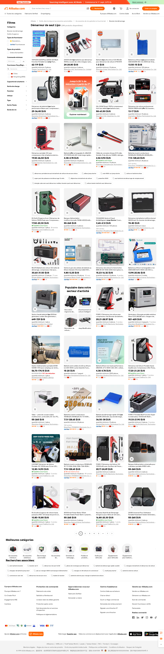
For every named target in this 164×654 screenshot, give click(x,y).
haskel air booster (58, 575)
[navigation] (17, 277)
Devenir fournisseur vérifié (141, 604)
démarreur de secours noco (38, 575)
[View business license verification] (102, 651)
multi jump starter (110, 570)
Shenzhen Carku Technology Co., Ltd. (141, 228)
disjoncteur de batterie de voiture (81, 178)
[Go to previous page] (76, 533)
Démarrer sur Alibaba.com (141, 595)
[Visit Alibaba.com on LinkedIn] (138, 617)
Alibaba (33, 21)
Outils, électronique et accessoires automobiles (55, 21)
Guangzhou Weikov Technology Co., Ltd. (142, 116)
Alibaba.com (122, 634)
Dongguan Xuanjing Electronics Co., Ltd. (110, 277)
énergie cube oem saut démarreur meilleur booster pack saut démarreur (57, 183)
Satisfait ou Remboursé (44, 595)
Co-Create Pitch (10, 595)
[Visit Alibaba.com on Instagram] (146, 617)
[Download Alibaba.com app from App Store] (135, 634)
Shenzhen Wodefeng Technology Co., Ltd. (142, 324)
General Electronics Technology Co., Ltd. (142, 69)
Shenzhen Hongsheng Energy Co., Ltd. (77, 375)
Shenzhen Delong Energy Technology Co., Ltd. (78, 228)
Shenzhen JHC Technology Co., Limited (77, 69)
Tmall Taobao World (71, 644)
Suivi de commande (139, 600)
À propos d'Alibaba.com (13, 586)
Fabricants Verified (74, 594)
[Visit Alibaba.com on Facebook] (133, 617)
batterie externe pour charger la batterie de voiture (87, 575)
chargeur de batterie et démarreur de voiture (140, 566)
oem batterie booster (16, 566)
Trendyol (106, 644)
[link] (161, 633)
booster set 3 (33, 566)
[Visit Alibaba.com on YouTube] (151, 617)
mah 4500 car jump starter (111, 173)
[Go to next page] (112, 533)
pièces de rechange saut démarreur (77, 566)
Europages (114, 644)
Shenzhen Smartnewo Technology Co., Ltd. (46, 116)
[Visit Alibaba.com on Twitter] (142, 617)
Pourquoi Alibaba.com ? (12, 591)
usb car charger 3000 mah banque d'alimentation (51, 570)
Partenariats (136, 608)
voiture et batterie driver (134, 173)
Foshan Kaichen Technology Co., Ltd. (44, 163)
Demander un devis (75, 598)
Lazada (82, 644)
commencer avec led (16, 575)
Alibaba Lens (14, 634)
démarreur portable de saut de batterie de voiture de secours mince (56, 173)
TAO (99, 644)
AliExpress (50, 644)
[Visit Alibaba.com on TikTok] (155, 617)
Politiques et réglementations (46, 614)
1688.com (59, 644)
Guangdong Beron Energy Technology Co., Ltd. (142, 277)
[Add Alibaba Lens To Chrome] (36, 634)
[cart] (121, 9)
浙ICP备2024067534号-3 (139, 651)
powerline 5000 (103, 178)
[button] (87, 8)
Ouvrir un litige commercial (109, 600)
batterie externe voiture (130, 570)
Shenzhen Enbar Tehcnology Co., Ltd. (109, 69)
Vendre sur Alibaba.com (140, 591)
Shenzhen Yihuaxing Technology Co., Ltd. (110, 231)
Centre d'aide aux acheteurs (110, 591)
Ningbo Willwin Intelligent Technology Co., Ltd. (46, 277)
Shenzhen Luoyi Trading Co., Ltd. (43, 229)
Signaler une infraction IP (109, 608)
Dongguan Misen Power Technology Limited (78, 277)
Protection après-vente (44, 604)
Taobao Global (91, 644)
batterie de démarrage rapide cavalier (108, 566)
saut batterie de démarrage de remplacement (129, 178)
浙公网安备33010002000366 (118, 651)
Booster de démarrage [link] (117, 21)
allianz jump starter (90, 173)
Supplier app (72, 634)
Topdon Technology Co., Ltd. (41, 69)
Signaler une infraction (108, 612)
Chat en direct (105, 595)
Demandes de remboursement (111, 604)
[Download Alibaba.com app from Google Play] (152, 634)
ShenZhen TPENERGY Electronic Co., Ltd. (142, 165)
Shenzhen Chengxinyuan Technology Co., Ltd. (110, 164)
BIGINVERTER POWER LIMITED (43, 378)
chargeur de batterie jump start (19, 570)
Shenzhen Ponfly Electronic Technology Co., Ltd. (110, 324)
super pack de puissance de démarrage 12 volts (49, 178)
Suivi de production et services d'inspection (47, 609)
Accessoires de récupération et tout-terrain (91, 21)
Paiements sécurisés (43, 591)
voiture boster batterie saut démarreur (99, 183)
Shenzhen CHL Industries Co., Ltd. (108, 116)
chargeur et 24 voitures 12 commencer (86, 570)
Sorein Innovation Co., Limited (42, 324)
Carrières (7, 604)
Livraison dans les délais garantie (47, 600)
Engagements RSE (10, 600)
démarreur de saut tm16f (52, 566)
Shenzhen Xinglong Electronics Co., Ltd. (77, 163)
